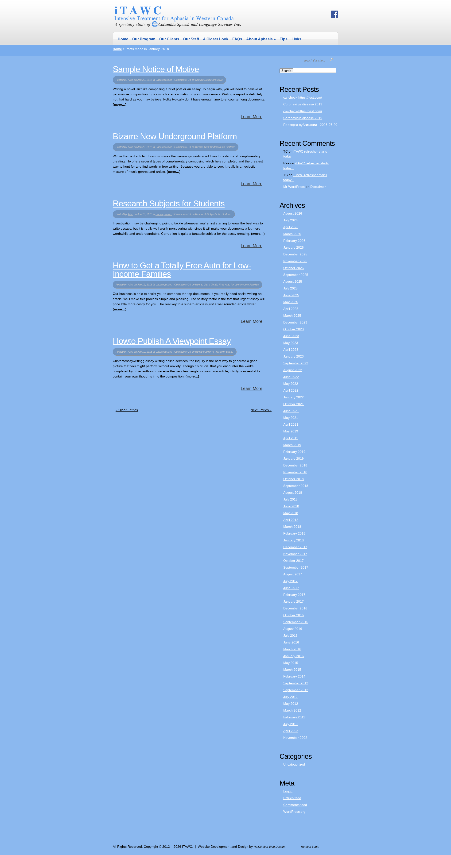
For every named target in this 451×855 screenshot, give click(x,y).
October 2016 (293, 615)
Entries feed (292, 798)
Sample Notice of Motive (156, 69)
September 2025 (295, 275)
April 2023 (290, 349)
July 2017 (290, 581)
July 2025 (290, 288)
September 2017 (295, 567)
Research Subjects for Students (169, 203)
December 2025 (295, 254)
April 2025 (290, 309)
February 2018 (294, 533)
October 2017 (293, 560)
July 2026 (290, 220)
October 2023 (293, 329)
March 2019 (292, 445)
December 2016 (295, 608)
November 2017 (295, 554)
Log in (287, 791)
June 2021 (291, 411)
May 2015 (290, 663)
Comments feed (295, 805)
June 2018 (291, 506)
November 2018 (295, 472)
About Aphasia (261, 39)
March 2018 (292, 526)
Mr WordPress (294, 187)
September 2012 (295, 690)
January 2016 (293, 656)
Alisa (130, 79)
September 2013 (295, 683)
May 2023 (290, 343)
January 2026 (293, 247)
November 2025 (295, 261)
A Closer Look (215, 39)
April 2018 (290, 520)
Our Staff (191, 39)
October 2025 (293, 268)
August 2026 (292, 213)
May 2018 (290, 513)
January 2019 (293, 458)
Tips (284, 39)
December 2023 (295, 322)
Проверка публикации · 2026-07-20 (310, 125)
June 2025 (291, 295)
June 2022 (291, 377)
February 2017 (294, 595)
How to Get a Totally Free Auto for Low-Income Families (182, 270)
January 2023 (293, 356)
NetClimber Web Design (269, 846)
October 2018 (293, 479)
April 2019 (290, 438)
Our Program (143, 39)
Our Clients (169, 39)
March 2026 (292, 234)
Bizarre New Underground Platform (175, 136)
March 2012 (292, 710)
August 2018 (292, 492)
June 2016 (291, 642)
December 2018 (295, 465)
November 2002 (295, 737)
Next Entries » (261, 410)
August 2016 (292, 629)
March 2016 (292, 649)
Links (296, 39)
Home (123, 39)
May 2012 (290, 703)
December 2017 (295, 547)
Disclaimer (318, 187)
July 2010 (290, 724)
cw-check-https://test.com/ (302, 97)
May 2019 (290, 431)
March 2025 (292, 315)
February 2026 (294, 241)
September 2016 (295, 622)
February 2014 (294, 676)
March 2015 (292, 669)
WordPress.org (294, 811)
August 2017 (292, 574)
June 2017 (291, 588)
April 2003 (290, 731)
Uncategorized (164, 79)
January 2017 (293, 601)
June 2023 (291, 336)
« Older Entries (127, 410)
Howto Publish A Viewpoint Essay (172, 341)
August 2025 (292, 281)
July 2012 (290, 697)
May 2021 (290, 418)
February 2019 (294, 452)
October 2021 (293, 404)
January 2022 (293, 397)
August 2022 (292, 370)
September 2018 (295, 486)
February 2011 (294, 717)
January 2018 (293, 540)
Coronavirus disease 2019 (302, 104)
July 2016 (290, 635)
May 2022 (290, 383)
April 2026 (290, 227)
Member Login (310, 846)
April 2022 (290, 390)
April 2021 (290, 424)
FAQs (237, 39)
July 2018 (290, 499)
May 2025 (290, 302)
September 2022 (295, 363)
